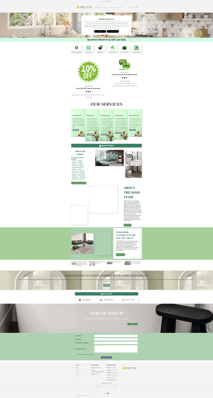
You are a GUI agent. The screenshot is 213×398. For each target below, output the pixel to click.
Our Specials (78, 373)
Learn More (75, 130)
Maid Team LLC (80, 395)
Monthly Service (119, 115)
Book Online (100, 31)
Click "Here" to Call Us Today (79, 182)
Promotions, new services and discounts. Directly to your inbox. (106, 319)
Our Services (112, 31)
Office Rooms (136, 52)
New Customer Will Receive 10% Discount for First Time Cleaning (88, 96)
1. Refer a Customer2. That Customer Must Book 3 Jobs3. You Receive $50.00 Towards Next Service (124, 83)
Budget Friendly (76, 52)
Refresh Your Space (117, 261)
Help (77, 377)
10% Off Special (88, 86)
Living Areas (124, 52)
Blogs (77, 375)
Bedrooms (100, 52)
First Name (78, 336)
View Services (120, 254)
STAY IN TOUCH (106, 313)
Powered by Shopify (85, 395)
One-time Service (76, 115)
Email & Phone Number (81, 343)
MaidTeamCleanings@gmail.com (97, 371)
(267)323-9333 (97, 367)
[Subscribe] (115, 386)
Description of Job (80, 349)
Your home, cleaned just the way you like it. (126, 235)
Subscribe (132, 324)
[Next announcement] (124, 1)
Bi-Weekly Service (105, 115)
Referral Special (124, 72)
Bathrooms (112, 52)
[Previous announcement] (88, 1)
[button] (106, 7)
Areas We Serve (80, 153)
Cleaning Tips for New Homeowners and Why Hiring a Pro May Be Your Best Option (82, 263)
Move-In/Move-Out (134, 115)
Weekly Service (90, 115)
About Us (106, 285)
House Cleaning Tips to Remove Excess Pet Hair (135, 262)
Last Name (78, 339)
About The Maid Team (132, 192)
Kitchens (88, 52)
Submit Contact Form (107, 357)
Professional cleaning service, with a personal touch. (106, 275)
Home (77, 367)
